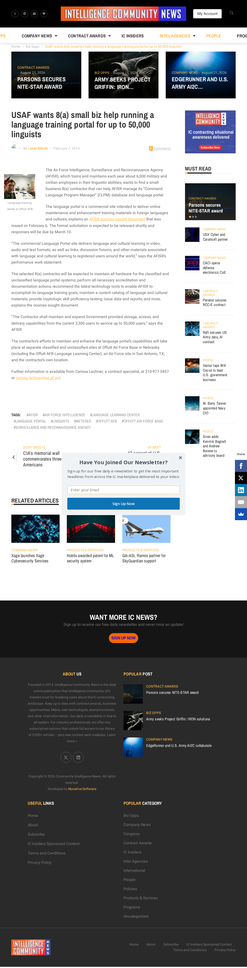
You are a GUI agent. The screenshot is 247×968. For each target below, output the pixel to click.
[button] (123, 462)
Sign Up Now (123, 503)
